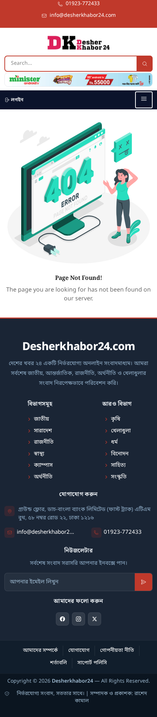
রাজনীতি (44, 442)
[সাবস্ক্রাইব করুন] (143, 582)
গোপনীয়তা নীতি (117, 650)
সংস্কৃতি (119, 477)
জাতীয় (41, 419)
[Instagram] (78, 619)
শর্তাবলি (58, 663)
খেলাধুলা (121, 431)
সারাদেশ (43, 431)
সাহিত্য (118, 465)
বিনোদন (120, 454)
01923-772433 (123, 532)
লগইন (17, 100)
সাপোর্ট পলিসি (92, 663)
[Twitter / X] (94, 619)
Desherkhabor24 (72, 681)
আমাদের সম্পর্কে (40, 650)
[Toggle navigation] (144, 99)
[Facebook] (62, 619)
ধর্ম (114, 442)
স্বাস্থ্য (39, 454)
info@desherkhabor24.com (47, 532)
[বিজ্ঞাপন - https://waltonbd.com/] (78, 79)
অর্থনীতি (43, 477)
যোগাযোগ (78, 650)
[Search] (145, 64)
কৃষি (115, 419)
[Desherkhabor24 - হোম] (78, 43)
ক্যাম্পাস (43, 465)
